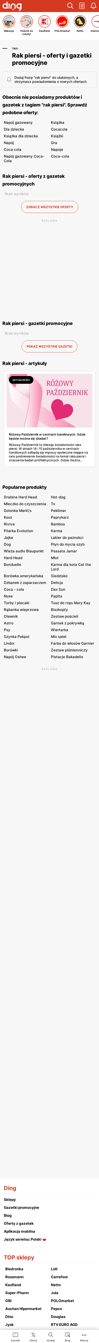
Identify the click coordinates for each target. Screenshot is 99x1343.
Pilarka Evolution (18, 531)
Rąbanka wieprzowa (21, 609)
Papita (56, 596)
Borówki (11, 650)
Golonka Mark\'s (17, 510)
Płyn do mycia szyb (68, 544)
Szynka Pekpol (16, 636)
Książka (57, 122)
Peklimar (58, 510)
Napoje (57, 149)
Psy (7, 630)
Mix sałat (59, 636)
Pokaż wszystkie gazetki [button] (49, 346)
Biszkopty (59, 609)
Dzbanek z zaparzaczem (25, 582)
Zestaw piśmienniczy (69, 650)
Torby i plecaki (16, 603)
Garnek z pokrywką (67, 623)
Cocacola (59, 129)
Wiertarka (59, 630)
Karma (56, 531)
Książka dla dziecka (21, 136)
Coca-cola (60, 156)
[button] (70, 6)
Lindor (9, 643)
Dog (7, 544)
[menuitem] (15, 1337)
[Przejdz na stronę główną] (12, 7)
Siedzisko (59, 576)
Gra (54, 142)
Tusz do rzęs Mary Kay (70, 603)
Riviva (9, 524)
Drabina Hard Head (20, 497)
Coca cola (12, 149)
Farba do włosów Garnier (72, 643)
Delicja (57, 582)
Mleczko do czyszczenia (25, 504)
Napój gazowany (18, 122)
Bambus (58, 524)
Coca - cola (14, 589)
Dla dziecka (14, 129)
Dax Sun (58, 589)
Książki (57, 136)
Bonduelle (12, 564)
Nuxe (8, 596)
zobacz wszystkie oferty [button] (49, 207)
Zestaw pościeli (64, 616)
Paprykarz (60, 517)
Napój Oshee (15, 657)
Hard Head (13, 558)
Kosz (8, 517)
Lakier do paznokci (67, 537)
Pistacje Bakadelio (67, 657)
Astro (8, 623)
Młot (55, 558)
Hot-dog (58, 497)
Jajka (8, 537)
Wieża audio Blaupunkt (24, 551)
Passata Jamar (64, 551)
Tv (53, 504)
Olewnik (11, 616)
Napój (9, 142)
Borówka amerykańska (23, 576)
